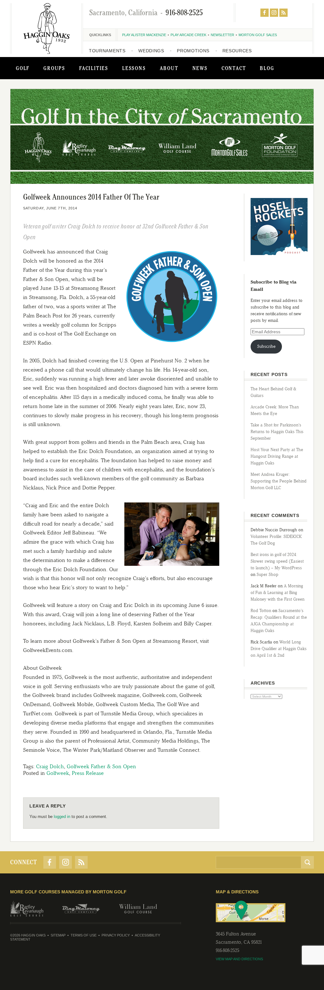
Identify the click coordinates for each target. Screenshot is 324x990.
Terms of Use (84, 935)
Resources (237, 50)
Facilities (93, 68)
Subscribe (266, 346)
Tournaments (107, 50)
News (200, 68)
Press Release (88, 773)
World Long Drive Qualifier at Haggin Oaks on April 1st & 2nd (279, 649)
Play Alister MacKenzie (144, 35)
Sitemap (58, 935)
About (169, 68)
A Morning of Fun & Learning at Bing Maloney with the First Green (277, 593)
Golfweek (58, 773)
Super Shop (267, 574)
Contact (233, 68)
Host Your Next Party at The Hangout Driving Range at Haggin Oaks (277, 456)
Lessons (134, 68)
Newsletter (222, 35)
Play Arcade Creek (188, 35)
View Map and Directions (239, 959)
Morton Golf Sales (258, 35)
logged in (62, 816)
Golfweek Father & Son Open (101, 766)
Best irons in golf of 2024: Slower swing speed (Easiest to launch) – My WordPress (277, 561)
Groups (54, 68)
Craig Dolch (50, 766)
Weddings (151, 50)
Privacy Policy (116, 935)
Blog (267, 68)
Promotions (193, 50)
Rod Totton (261, 610)
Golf (22, 68)
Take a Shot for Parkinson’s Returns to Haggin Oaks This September (277, 432)
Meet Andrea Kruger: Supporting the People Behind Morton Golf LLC (279, 481)
